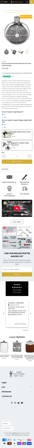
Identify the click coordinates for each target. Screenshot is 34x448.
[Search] (27, 2)
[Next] (30, 30)
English (5, 423)
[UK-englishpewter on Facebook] (11, 403)
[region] (17, 313)
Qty (3, 152)
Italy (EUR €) (7, 428)
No (4, 114)
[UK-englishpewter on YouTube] (22, 403)
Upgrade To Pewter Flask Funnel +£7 (20, 144)
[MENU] (1, 2)
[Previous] (3, 30)
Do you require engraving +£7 (12, 112)
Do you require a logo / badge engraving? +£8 (17, 121)
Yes (4, 117)
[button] (3, 313)
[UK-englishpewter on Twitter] (18, 403)
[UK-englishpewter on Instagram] (15, 403)
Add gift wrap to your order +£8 (21, 133)
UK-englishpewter (14, 433)
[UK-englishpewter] (17, 2)
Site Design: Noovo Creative (20, 435)
